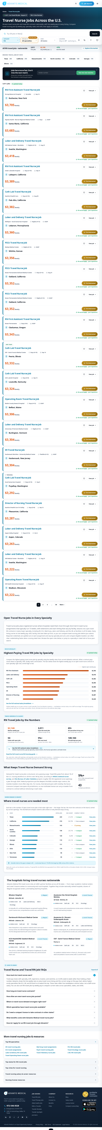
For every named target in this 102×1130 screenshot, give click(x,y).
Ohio (11, 849)
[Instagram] (10, 1117)
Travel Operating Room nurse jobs (17, 1055)
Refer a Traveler (36, 1106)
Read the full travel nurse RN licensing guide (20, 754)
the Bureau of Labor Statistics (26, 779)
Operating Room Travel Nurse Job (22, 399)
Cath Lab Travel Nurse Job (18, 191)
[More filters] (91, 40)
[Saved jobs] (97, 40)
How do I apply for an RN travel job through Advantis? (27, 1023)
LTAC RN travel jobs (74, 1053)
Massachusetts (39, 59)
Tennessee (13, 857)
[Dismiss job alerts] (96, 70)
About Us (51, 1097)
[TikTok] (18, 1117)
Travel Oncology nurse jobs (77, 1050)
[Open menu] (97, 3)
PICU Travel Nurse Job (16, 242)
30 (56, 605)
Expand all (94, 970)
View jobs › (92, 817)
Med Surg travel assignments (46, 1047)
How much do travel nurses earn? (19, 975)
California (22, 59)
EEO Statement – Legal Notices (61, 1124)
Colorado (74, 59)
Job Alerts (35, 1115)
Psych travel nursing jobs (45, 1050)
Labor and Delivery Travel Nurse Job (23, 140)
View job (91, 90)
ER (7, 691)
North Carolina (57, 59)
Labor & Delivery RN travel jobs (16, 1053)
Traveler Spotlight (37, 1112)
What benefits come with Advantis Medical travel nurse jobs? (30, 1018)
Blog (67, 1097)
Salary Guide (69, 1100)
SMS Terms (48, 1124)
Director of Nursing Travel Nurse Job (23, 503)
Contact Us (52, 1100)
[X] (26, 1117)
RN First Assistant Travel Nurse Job (22, 89)
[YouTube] (22, 1117)
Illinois (8, 64)
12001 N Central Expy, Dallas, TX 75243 (15, 1112)
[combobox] (47, 34)
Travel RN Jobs (36, 1097)
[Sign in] (76, 3)
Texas (8, 59)
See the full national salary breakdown (18, 703)
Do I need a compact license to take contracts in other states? (30, 1012)
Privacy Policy (39, 1124)
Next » (62, 605)
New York (13, 853)
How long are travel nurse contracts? (20, 991)
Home (4, 11)
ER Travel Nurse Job (15, 450)
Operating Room (11, 687)
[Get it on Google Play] (89, 1109)
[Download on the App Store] (89, 1104)
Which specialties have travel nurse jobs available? (26, 1007)
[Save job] (84, 91)
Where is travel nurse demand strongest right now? (26, 1002)
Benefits (51, 1103)
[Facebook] (14, 1117)
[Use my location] (79, 40)
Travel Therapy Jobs (37, 1100)
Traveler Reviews (37, 1109)
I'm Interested (91, 105)
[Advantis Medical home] (14, 4)
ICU (7, 699)
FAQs (50, 1106)
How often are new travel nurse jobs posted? (23, 996)
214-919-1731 (18, 1109)
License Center (70, 1103)
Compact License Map (72, 1106)
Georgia (88, 59)
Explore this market (91, 48)
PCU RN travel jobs (74, 1047)
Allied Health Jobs (37, 1103)
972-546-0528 (13, 1106)
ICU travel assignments (13, 1050)
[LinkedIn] (5, 1117)
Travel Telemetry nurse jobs (46, 1053)
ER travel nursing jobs (12, 1047)
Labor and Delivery (12, 675)
